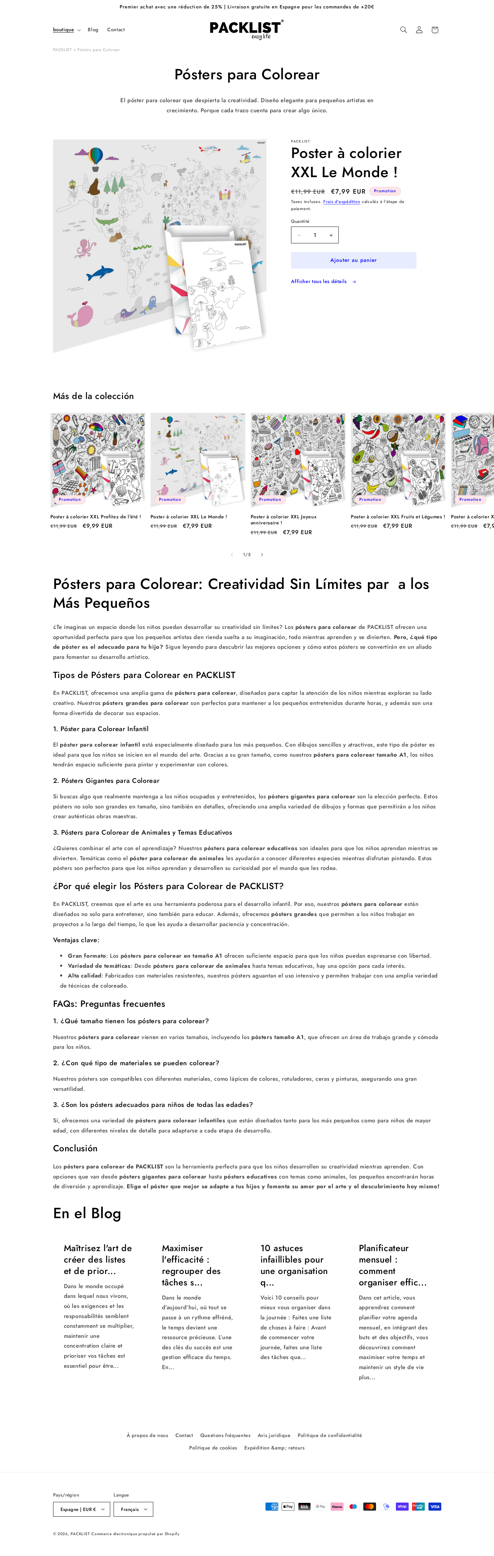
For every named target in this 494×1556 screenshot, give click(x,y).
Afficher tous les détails (319, 281)
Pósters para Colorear (98, 50)
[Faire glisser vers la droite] (262, 555)
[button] (66, 30)
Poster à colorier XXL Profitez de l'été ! (95, 517)
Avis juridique (274, 1435)
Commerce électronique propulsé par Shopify (135, 1533)
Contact (184, 1435)
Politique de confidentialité (330, 1435)
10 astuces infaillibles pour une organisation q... (294, 1265)
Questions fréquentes (225, 1435)
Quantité (300, 221)
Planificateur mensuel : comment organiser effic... (393, 1265)
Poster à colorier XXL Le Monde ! (189, 517)
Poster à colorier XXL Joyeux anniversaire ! (284, 520)
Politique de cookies (213, 1447)
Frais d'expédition (341, 202)
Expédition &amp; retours (274, 1447)
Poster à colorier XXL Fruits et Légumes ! (398, 517)
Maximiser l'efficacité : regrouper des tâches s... (191, 1265)
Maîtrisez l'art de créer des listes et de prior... (98, 1260)
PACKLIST (62, 50)
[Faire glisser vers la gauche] (231, 555)
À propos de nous (147, 1435)
